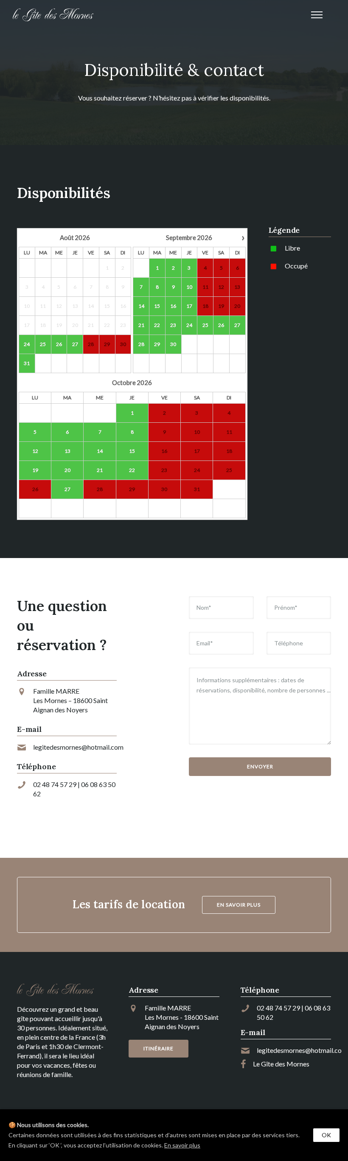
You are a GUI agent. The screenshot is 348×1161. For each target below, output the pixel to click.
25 (43, 344)
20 (67, 470)
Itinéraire (158, 1048)
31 (27, 363)
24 (27, 344)
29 (157, 344)
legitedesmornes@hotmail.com (78, 747)
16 (173, 306)
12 (35, 451)
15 (157, 306)
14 (141, 306)
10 (189, 287)
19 (35, 470)
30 (173, 344)
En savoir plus (182, 1145)
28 (141, 344)
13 (67, 451)
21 (141, 325)
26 (59, 344)
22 (157, 325)
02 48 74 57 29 (54, 784)
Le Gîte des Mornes (281, 1064)
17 (189, 306)
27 (75, 344)
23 (173, 325)
